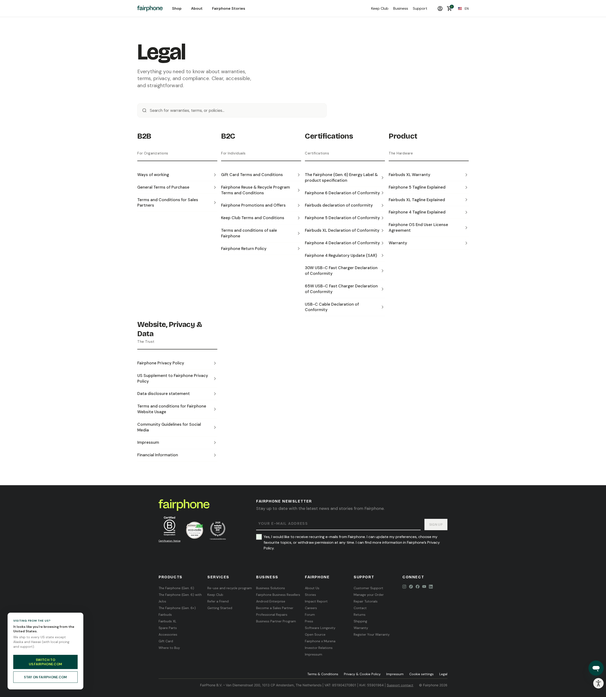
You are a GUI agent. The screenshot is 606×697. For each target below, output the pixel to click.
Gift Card (166, 641)
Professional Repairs (271, 614)
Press (309, 621)
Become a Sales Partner (274, 608)
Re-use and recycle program (229, 588)
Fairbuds (165, 614)
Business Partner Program (276, 621)
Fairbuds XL (167, 621)
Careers (311, 608)
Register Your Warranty (372, 634)
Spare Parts (168, 628)
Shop (177, 8)
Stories (310, 595)
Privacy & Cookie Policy (362, 674)
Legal (443, 674)
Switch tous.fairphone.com (45, 662)
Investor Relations (319, 648)
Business (400, 8)
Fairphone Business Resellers (278, 595)
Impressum (313, 654)
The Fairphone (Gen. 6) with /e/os (180, 598)
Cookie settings (421, 674)
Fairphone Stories (228, 8)
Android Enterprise (270, 601)
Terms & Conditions (322, 674)
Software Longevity (320, 628)
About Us (312, 588)
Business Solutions (270, 588)
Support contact (400, 685)
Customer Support (368, 588)
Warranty (361, 628)
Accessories (168, 634)
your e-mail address (283, 523)
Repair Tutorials (366, 601)
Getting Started (219, 608)
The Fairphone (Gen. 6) (176, 588)
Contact (360, 608)
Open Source (315, 634)
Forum (310, 614)
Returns (359, 614)
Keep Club (379, 8)
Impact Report (316, 601)
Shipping (360, 621)
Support (420, 8)
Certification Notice (169, 540)
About (197, 8)
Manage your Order (369, 595)
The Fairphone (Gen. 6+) (177, 608)
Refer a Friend (218, 601)
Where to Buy (169, 648)
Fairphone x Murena (320, 641)
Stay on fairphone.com (45, 677)
